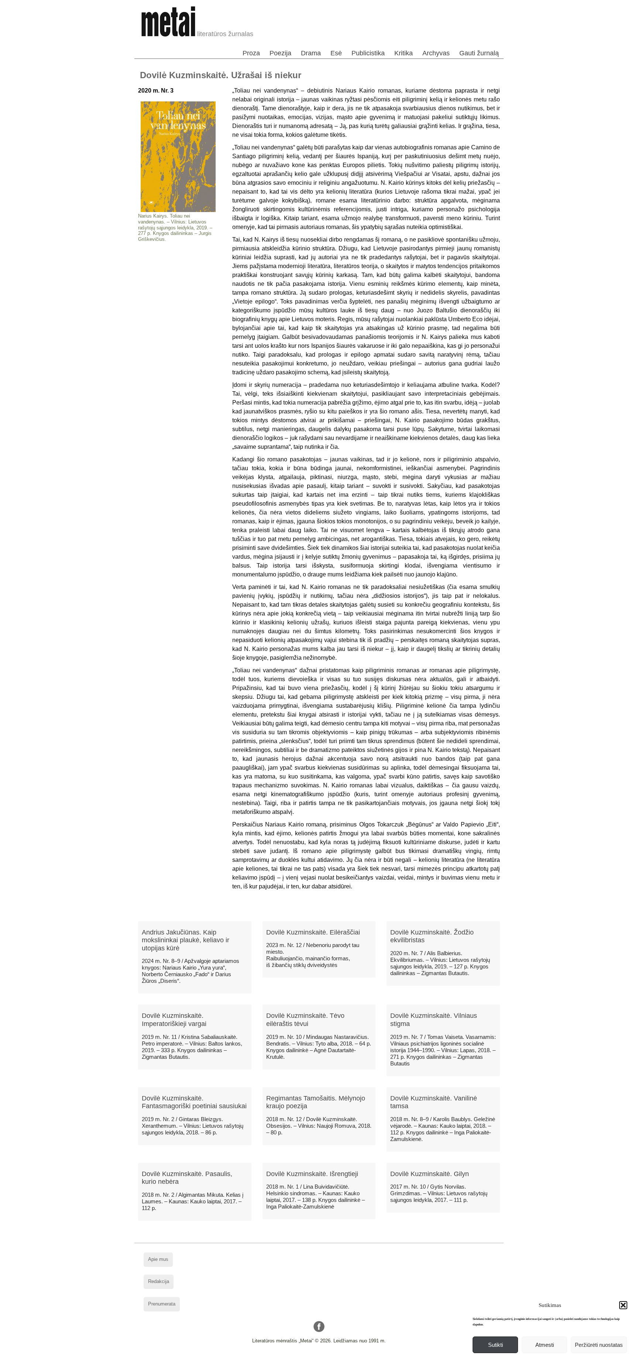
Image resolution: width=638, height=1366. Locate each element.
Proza (251, 53)
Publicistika (368, 53)
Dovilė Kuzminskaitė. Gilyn (429, 1174)
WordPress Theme (324, 1360)
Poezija (280, 53)
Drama (311, 53)
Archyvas (436, 53)
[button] (623, 1305)
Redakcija (158, 1281)
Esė (336, 53)
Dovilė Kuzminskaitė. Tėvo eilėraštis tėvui (305, 1019)
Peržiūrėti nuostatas (599, 1345)
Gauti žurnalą (479, 53)
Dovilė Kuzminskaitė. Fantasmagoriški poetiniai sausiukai (194, 1102)
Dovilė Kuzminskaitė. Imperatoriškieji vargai (174, 1019)
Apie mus (158, 1259)
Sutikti (495, 1345)
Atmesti (544, 1345)
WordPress (291, 1360)
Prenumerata (161, 1304)
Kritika (403, 53)
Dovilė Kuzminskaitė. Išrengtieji (312, 1174)
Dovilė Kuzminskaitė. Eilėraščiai (313, 932)
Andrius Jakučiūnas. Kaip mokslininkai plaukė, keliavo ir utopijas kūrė (185, 940)
